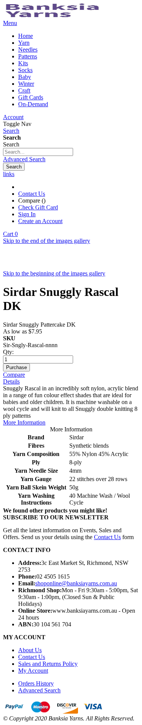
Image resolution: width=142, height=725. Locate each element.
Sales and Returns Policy (48, 664)
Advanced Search (24, 159)
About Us (30, 650)
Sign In (27, 214)
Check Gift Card (38, 207)
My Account (33, 670)
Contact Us (31, 193)
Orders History (36, 683)
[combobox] (38, 152)
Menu (10, 23)
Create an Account (40, 221)
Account (13, 117)
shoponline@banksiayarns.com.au (76, 583)
